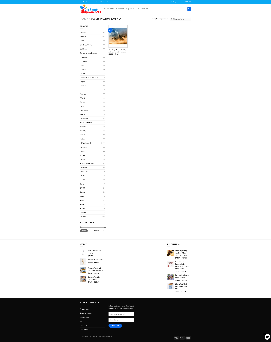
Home (106, 9)
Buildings (83, 49)
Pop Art (83, 155)
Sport (82, 196)
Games (82, 102)
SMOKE (83, 180)
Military (83, 131)
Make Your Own (86, 122)
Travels (82, 208)
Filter (84, 231)
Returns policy (85, 317)
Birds (82, 41)
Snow (82, 184)
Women (83, 217)
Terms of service (86, 313)
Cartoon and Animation (88, 53)
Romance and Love (86, 163)
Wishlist (144, 9)
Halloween (84, 110)
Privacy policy (85, 309)
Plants (82, 151)
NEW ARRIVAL (85, 143)
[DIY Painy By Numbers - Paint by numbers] (90, 9)
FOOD (82, 98)
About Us (83, 325)
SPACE (82, 188)
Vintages (83, 212)
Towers (82, 204)
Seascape (83, 167)
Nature (82, 139)
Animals (83, 37)
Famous (83, 86)
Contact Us (135, 9)
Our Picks (83, 147)
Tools (82, 200)
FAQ (127, 9)
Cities (82, 65)
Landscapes (84, 118)
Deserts (83, 73)
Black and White (86, 45)
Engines (83, 82)
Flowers (83, 94)
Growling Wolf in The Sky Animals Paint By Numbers (117, 51)
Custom (121, 9)
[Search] (189, 9)
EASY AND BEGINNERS (89, 78)
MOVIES (83, 135)
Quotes (82, 159)
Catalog (113, 9)
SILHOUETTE (85, 172)
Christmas (83, 61)
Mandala (83, 127)
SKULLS (83, 176)
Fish (81, 90)
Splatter (83, 192)
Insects (82, 114)
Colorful (83, 69)
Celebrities (84, 57)
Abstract (83, 32)
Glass (82, 106)
